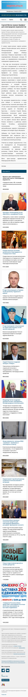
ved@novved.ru (22, 647)
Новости (3, 19)
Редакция (3, 694)
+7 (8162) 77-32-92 (17, 646)
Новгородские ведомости (19, 653)
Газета (11, 19)
